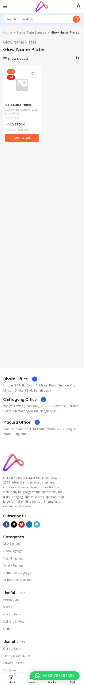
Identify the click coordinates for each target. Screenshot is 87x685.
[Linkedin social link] (29, 524)
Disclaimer (10, 670)
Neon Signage (12, 551)
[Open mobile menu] (5, 6)
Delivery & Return (15, 621)
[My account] (78, 6)
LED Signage (11, 543)
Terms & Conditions (17, 656)
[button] (22, 138)
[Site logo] (41, 6)
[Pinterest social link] (21, 524)
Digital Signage (13, 558)
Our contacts (12, 614)
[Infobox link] (20, 379)
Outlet (7, 629)
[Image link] (13, 462)
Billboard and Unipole (17, 580)
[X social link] (14, 524)
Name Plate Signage (31, 32)
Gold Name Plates (18, 104)
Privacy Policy (12, 663)
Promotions (11, 600)
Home (7, 32)
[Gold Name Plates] (22, 84)
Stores (7, 607)
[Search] (76, 19)
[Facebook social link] (6, 524)
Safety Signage (13, 565)
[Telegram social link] (37, 524)
